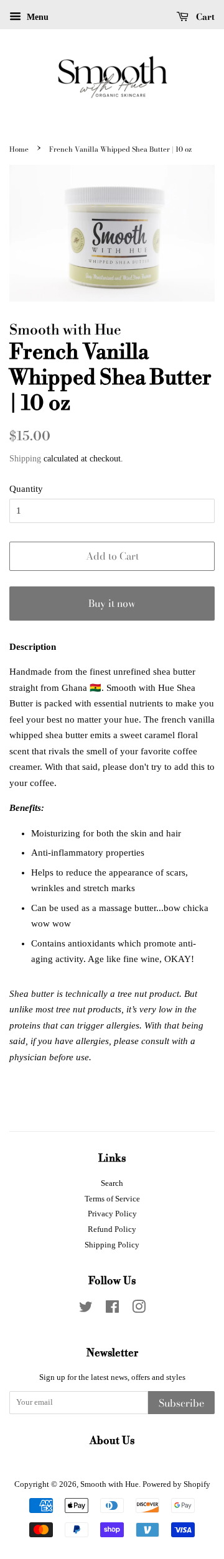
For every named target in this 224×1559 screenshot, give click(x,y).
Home (19, 149)
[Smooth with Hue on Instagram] (139, 1309)
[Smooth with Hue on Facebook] (112, 1309)
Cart (204, 17)
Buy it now (112, 603)
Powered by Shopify (176, 1484)
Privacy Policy (112, 1214)
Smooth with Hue (109, 1484)
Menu (36, 17)
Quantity (26, 489)
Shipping (25, 458)
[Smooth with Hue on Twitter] (86, 1309)
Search (112, 1183)
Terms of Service (112, 1199)
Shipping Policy (112, 1245)
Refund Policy (112, 1229)
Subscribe (181, 1402)
